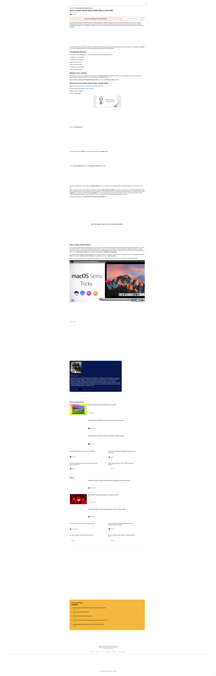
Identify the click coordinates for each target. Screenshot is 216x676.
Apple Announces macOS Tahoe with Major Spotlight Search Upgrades (89, 607)
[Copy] (86, 14)
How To (74, 8)
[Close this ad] (215, 672)
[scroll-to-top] (214, 673)
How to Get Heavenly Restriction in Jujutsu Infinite (103, 495)
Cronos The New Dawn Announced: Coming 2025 (82, 523)
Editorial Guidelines (121, 651)
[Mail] (112, 657)
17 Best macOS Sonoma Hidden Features (82, 616)
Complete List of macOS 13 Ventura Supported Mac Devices (106, 420)
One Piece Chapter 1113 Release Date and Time (81, 535)
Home (71, 8)
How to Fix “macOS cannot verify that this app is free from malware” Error (90, 620)
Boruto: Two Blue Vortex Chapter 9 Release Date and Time (121, 535)
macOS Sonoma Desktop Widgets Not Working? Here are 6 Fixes (122, 452)
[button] (143, 3)
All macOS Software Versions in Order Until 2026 (82, 451)
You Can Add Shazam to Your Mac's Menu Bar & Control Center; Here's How (84, 463)
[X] (84, 14)
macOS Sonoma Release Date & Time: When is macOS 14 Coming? (88, 624)
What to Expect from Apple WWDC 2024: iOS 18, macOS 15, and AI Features (120, 524)
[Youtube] (107, 657)
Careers (97, 651)
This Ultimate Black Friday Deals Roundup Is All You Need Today (106, 509)
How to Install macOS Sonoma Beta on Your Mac (102, 405)
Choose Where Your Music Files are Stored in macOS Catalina (106, 436)
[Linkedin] (71, 389)
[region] (108, 674)
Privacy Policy (113, 651)
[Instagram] (76, 389)
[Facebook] (82, 14)
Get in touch (103, 651)
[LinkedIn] (80, 14)
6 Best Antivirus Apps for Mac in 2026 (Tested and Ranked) (121, 463)
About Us (92, 651)
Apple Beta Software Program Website (84, 88)
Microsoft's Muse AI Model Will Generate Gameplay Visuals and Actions (109, 480)
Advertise (108, 651)
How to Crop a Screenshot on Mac (81, 612)
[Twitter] (80, 389)
